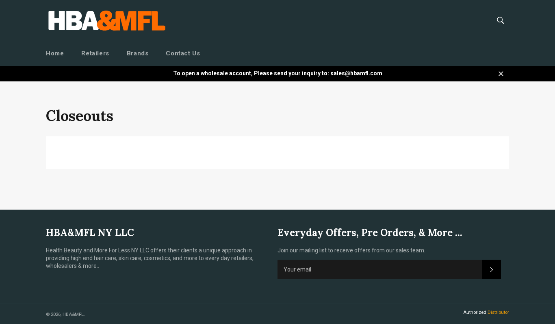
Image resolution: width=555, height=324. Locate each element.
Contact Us (183, 53)
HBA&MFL (73, 314)
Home (55, 53)
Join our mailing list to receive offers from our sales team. (351, 250)
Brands (138, 53)
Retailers (95, 53)
